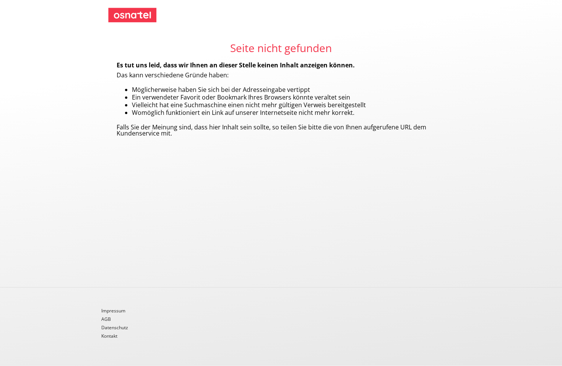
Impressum (113, 311)
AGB (106, 319)
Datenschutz (114, 328)
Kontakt (109, 336)
